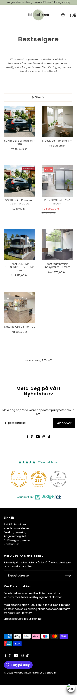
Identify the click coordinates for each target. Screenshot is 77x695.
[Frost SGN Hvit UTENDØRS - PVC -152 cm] (20, 244)
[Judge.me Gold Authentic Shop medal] (19, 479)
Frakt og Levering (15, 532)
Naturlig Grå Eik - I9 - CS (19, 326)
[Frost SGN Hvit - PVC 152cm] (57, 181)
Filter (38, 97)
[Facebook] (27, 437)
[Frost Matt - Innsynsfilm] (57, 121)
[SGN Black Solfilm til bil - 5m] (20, 121)
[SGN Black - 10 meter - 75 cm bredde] (20, 181)
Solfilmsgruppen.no (17, 540)
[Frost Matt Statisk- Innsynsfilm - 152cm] (57, 244)
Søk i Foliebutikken (16, 524)
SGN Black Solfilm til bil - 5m (19, 142)
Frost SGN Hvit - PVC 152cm (57, 202)
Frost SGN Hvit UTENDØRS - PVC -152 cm (20, 267)
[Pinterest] (32, 437)
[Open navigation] (5, 15)
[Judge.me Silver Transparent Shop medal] (58, 479)
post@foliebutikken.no (28, 619)
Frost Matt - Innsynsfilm (57, 140)
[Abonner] (68, 576)
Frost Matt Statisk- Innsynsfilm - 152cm (57, 265)
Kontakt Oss (12, 544)
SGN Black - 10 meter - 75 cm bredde (19, 202)
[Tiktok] (49, 437)
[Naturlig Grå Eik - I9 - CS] (20, 307)
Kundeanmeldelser (17, 528)
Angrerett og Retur (16, 536)
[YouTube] (38, 437)
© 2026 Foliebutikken (17, 672)
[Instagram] (44, 437)
